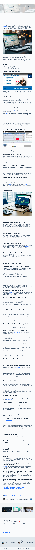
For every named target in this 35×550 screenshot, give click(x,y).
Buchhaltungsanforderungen (27, 184)
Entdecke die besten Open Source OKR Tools (13, 543)
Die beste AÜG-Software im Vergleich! (29, 543)
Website (24, 523)
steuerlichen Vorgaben (11, 382)
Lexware (15, 110)
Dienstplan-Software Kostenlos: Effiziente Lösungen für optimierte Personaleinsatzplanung (28, 514)
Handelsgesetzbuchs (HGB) (18, 367)
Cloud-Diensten (9, 268)
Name (4, 523)
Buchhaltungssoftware (9, 399)
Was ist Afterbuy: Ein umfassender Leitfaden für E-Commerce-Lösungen (14, 487)
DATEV (10, 184)
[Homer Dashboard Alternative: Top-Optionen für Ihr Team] (7, 509)
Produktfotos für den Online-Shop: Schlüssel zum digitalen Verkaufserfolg (14, 495)
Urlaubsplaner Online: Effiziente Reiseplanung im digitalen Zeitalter (13, 488)
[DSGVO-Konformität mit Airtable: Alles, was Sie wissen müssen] (17, 509)
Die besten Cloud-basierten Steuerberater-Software (11, 489)
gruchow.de (14, 548)
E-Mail (14, 523)
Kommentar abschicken (6, 532)
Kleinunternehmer (5, 466)
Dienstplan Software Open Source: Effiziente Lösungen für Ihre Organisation (14, 493)
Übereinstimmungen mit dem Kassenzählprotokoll (22, 413)
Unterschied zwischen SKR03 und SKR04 (25, 120)
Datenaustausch (27, 246)
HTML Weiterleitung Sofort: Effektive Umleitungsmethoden (12, 494)
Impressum (19, 548)
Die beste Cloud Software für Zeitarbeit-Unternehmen (11, 490)
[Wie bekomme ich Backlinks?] (3, 543)
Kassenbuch (10, 292)
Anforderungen (7, 113)
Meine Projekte (27, 548)
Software (22, 10)
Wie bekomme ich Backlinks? (6, 543)
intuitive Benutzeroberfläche (17, 332)
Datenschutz (23, 548)
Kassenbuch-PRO (10, 55)
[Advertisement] (17, 18)
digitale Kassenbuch (5, 26)
